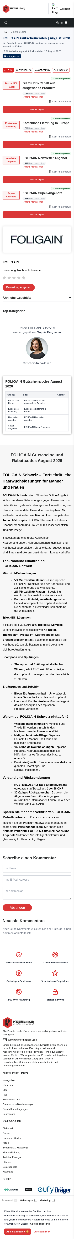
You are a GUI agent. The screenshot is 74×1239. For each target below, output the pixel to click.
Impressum (9, 1114)
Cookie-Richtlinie (40, 1223)
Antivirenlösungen (12, 1157)
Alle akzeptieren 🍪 (17, 1231)
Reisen (6, 1133)
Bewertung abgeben (18, 287)
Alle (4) (8, 70)
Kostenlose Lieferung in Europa (46, 123)
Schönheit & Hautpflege (15, 1147)
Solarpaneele (10, 1166)
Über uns (8, 1085)
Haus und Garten (12, 1138)
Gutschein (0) (23, 70)
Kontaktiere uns (11, 1099)
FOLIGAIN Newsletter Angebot (45, 158)
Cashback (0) (61, 70)
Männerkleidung (11, 1152)
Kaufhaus (8, 1171)
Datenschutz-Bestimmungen (18, 1104)
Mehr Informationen (34, 97)
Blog (5, 1089)
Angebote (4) (42, 70)
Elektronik (8, 1128)
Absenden (17, 907)
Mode (6, 1142)
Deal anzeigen (37, 109)
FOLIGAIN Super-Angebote (42, 193)
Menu (59, 22)
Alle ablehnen (42, 1231)
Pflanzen (7, 1162)
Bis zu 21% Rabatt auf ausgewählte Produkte (39, 85)
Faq (5, 1094)
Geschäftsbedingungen (15, 1109)
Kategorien (9, 1080)
